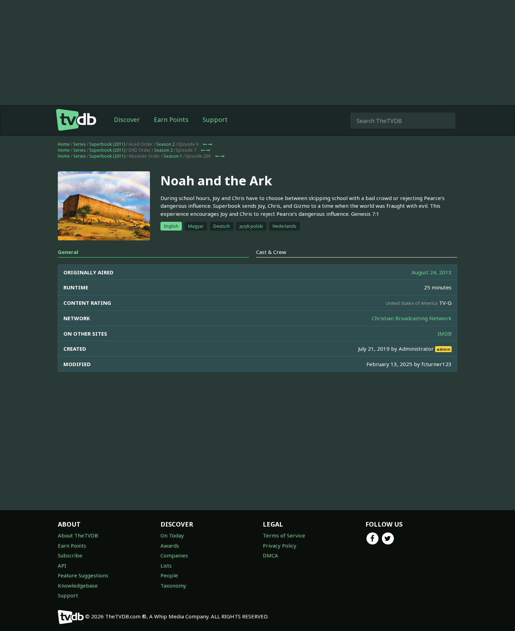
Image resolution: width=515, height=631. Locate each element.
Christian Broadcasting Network (412, 318)
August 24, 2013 (432, 272)
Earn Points (171, 119)
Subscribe (70, 555)
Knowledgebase (78, 585)
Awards (169, 545)
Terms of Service (284, 535)
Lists (166, 565)
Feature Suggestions (83, 575)
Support (215, 119)
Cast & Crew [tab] (271, 251)
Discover (127, 119)
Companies (174, 555)
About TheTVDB (78, 535)
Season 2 (165, 144)
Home (64, 144)
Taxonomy (173, 585)
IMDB (445, 333)
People (169, 575)
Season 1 (173, 156)
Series (79, 144)
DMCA (270, 555)
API (62, 565)
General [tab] (68, 251)
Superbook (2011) (107, 144)
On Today (172, 535)
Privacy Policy (279, 545)
